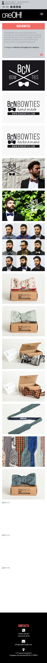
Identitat (16, 47)
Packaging (25, 47)
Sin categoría (34, 47)
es (4, 7)
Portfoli (41, 54)
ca (7, 7)
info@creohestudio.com (13, 4)
